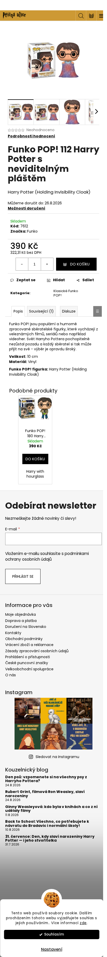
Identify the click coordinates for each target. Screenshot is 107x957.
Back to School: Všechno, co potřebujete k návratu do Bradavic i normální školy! (47, 824)
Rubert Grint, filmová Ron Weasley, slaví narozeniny (45, 794)
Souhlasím (54, 934)
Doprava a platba (21, 620)
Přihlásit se (23, 576)
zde (83, 923)
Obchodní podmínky (24, 638)
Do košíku (80, 264)
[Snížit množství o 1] (22, 264)
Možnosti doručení (26, 208)
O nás (10, 675)
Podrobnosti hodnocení (31, 136)
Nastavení (51, 949)
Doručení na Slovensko (25, 626)
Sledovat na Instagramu (57, 756)
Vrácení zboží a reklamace (29, 644)
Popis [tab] (18, 311)
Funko (32, 231)
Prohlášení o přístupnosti (27, 656)
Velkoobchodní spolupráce (29, 669)
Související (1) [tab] (41, 311)
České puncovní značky (26, 662)
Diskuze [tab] (69, 311)
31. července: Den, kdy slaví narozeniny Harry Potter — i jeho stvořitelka (50, 839)
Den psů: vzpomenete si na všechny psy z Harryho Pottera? (46, 779)
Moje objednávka (20, 614)
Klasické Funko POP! (66, 293)
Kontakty (13, 632)
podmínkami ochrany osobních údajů (47, 556)
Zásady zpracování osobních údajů (37, 651)
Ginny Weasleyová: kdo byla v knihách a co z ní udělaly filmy (51, 809)
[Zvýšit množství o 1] (47, 264)
